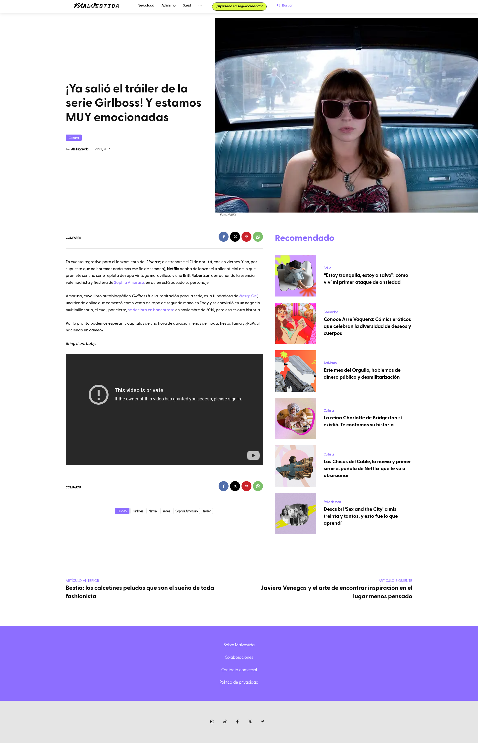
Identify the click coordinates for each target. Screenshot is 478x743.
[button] (284, 5)
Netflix (153, 511)
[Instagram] (212, 722)
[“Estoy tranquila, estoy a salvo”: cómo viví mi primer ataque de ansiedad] (295, 276)
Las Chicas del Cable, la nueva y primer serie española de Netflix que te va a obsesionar (367, 468)
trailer (207, 511)
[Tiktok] (225, 722)
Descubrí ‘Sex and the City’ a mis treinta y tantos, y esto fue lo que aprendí (361, 516)
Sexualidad (331, 311)
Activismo (330, 362)
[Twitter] (250, 722)
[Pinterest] (246, 237)
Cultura (74, 138)
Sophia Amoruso (129, 283)
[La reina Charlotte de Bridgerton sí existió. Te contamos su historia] (295, 418)
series (166, 511)
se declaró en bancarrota (151, 310)
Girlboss (138, 511)
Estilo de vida (332, 501)
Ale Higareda (79, 148)
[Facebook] (224, 237)
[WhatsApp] (258, 237)
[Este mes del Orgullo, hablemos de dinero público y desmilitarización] (295, 371)
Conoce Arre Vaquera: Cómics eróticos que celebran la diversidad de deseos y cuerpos (367, 326)
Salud (327, 267)
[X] (235, 237)
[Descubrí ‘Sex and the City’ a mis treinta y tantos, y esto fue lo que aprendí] (295, 513)
